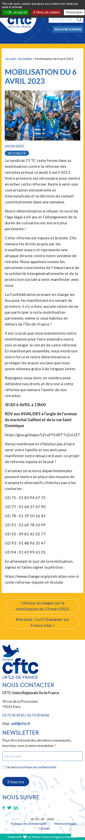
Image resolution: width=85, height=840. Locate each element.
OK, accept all (17, 12)
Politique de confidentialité (28, 823)
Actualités (25, 58)
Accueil (11, 58)
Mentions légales (65, 823)
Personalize (74, 12)
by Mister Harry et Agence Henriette (53, 837)
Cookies (44, 828)
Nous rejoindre (68, 29)
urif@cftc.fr (20, 723)
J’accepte (31, 767)
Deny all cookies (48, 12)
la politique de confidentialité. (37, 767)
